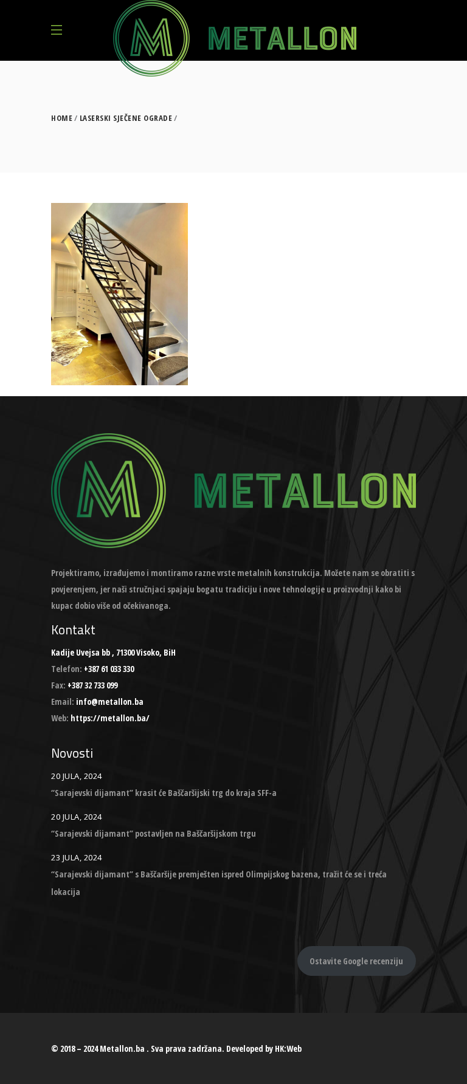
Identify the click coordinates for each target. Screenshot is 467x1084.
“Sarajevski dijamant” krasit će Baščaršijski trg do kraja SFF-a (164, 792)
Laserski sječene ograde (126, 118)
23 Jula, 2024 (76, 857)
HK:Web (288, 1048)
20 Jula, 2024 (76, 775)
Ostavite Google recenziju (356, 961)
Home (61, 118)
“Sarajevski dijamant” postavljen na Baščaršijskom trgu (153, 833)
